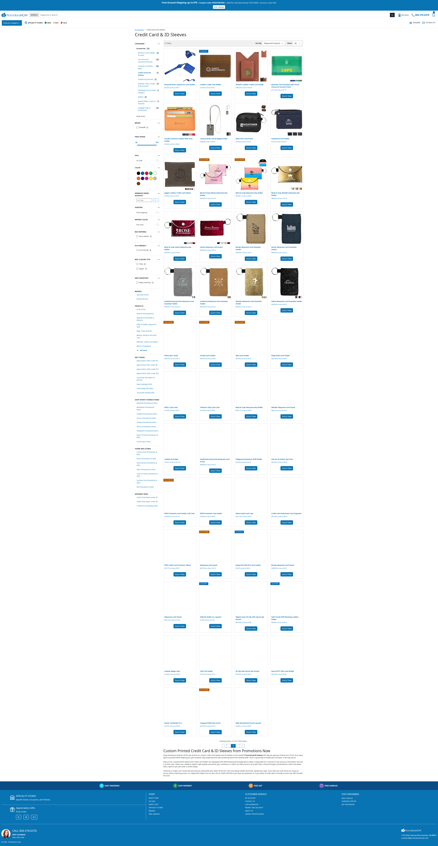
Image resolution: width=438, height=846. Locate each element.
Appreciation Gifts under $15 (148, 369)
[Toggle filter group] (159, 44)
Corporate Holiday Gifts (145, 393)
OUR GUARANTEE (251, 804)
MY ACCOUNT (250, 798)
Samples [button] (416, 22)
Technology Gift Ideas (145, 388)
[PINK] (146, 178)
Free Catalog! (219, 7)
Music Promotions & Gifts (146, 459)
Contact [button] (430, 22)
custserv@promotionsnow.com (414, 838)
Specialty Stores (143, 295)
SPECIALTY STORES (156, 808)
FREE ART (258, 785)
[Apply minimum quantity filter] (153, 200)
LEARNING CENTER (349, 801)
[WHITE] (155, 173)
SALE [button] (65, 23)
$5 (19, 817)
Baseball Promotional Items (147, 403)
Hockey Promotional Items (146, 422)
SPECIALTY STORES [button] (35, 23)
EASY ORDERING (112, 785)
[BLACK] (138, 173)
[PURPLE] (142, 178)
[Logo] (14, 15)
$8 (26, 817)
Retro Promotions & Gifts (146, 469)
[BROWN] (138, 183)
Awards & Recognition (145, 313)
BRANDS (152, 811)
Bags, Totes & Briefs (144, 331)
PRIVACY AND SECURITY (254, 808)
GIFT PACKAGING (348, 804)
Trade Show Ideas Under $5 (147, 501)
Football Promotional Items (147, 414)
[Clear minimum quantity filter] (157, 200)
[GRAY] (155, 178)
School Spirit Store (144, 442)
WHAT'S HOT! (154, 804)
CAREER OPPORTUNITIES (254, 814)
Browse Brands (142, 299)
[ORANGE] (138, 178)
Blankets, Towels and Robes (147, 342)
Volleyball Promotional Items (147, 431)
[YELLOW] (151, 178)
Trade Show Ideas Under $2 (147, 497)
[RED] (146, 173)
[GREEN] (151, 173)
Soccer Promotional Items (146, 418)
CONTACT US (250, 801)
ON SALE (152, 801)
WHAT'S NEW (154, 798)
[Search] (392, 15)
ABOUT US (249, 811)
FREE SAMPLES (331, 785)
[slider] (136, 145)
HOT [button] (57, 23)
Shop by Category (11, 23)
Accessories (139, 30)
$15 (34, 817)
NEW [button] (49, 23)
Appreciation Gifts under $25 (148, 373)
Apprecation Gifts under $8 (147, 365)
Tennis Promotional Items (146, 426)
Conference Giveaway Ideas (147, 506)
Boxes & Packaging (144, 346)
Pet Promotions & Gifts (145, 487)
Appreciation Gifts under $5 (147, 361)
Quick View (180, 93)
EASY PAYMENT (185, 785)
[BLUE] (142, 173)
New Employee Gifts (144, 384)
